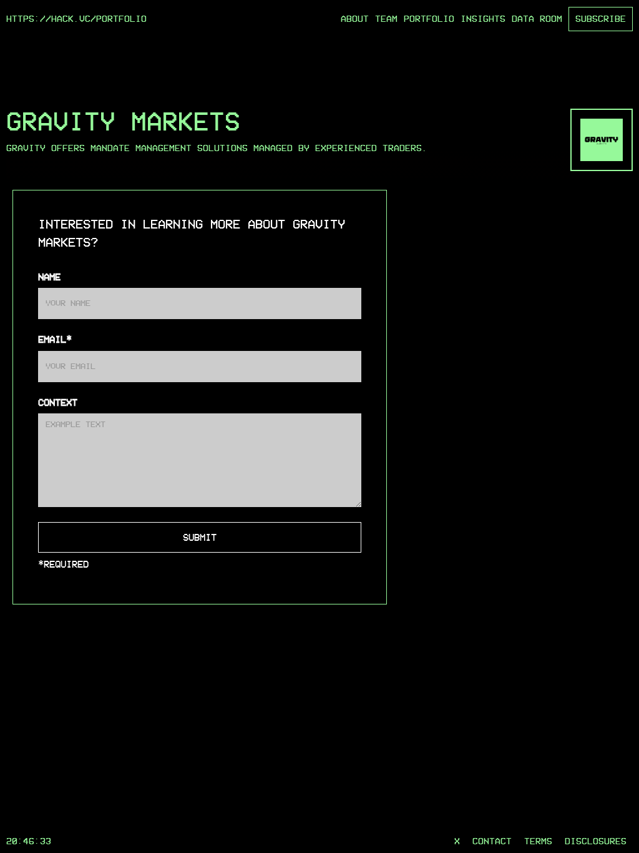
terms (538, 841)
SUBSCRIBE (600, 19)
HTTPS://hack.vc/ (51, 19)
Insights (483, 19)
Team (386, 19)
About (355, 19)
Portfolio (429, 19)
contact (492, 841)
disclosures (596, 841)
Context (57, 402)
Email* (55, 339)
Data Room (537, 19)
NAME (49, 277)
